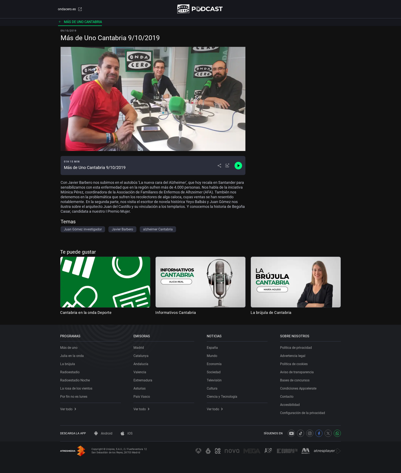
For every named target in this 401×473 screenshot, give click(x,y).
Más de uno (68, 348)
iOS (130, 433)
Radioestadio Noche (75, 380)
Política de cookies (294, 364)
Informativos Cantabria (175, 312)
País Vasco (141, 397)
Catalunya (140, 356)
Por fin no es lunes (73, 397)
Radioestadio (70, 372)
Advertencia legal (292, 356)
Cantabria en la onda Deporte (86, 312)
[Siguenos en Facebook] (318, 433)
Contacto (286, 397)
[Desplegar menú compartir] (219, 165)
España (212, 348)
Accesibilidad (290, 405)
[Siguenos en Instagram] (309, 433)
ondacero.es (67, 9)
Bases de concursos (295, 380)
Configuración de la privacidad (302, 413)
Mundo (212, 356)
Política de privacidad (296, 348)
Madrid (138, 348)
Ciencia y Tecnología (222, 397)
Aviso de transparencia (297, 372)
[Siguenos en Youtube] (291, 433)
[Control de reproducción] (238, 165)
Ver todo (66, 409)
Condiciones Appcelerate (298, 388)
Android (106, 433)
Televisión (214, 380)
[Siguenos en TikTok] (300, 433)
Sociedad (214, 372)
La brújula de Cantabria (271, 312)
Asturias (139, 388)
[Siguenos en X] (328, 433)
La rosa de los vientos (76, 388)
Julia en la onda (72, 356)
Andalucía (140, 364)
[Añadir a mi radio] (227, 165)
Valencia (139, 372)
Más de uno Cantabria (83, 22)
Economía (214, 364)
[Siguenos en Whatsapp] (337, 433)
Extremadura (142, 380)
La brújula (67, 364)
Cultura (212, 388)
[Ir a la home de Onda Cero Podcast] (200, 9)
